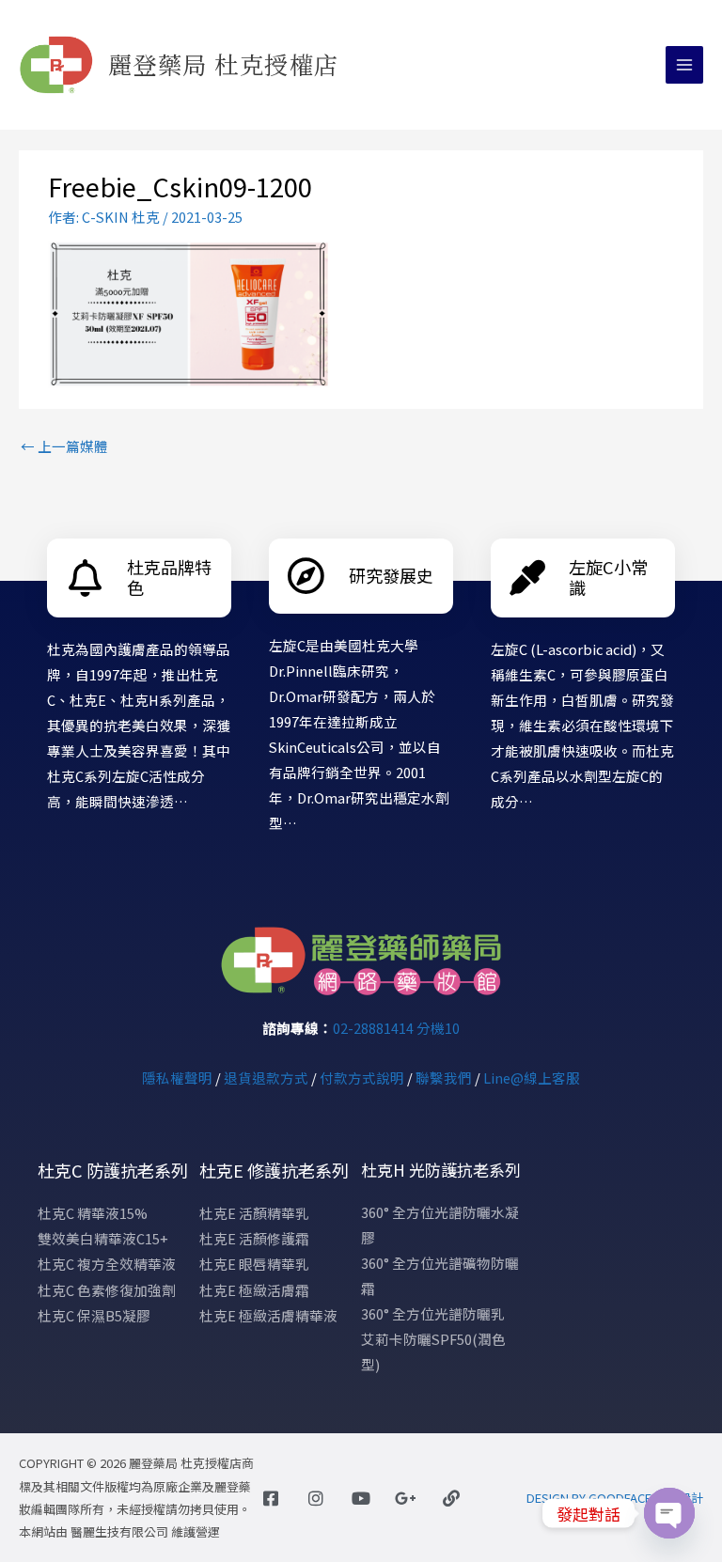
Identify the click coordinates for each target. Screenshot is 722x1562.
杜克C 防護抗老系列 (113, 1170)
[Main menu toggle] (684, 65)
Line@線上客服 (531, 1077)
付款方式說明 (362, 1077)
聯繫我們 (444, 1077)
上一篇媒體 (64, 446)
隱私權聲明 (177, 1077)
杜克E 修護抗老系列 (274, 1170)
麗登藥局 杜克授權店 (223, 64)
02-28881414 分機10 (396, 1028)
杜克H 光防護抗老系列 (441, 1169)
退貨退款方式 (266, 1077)
